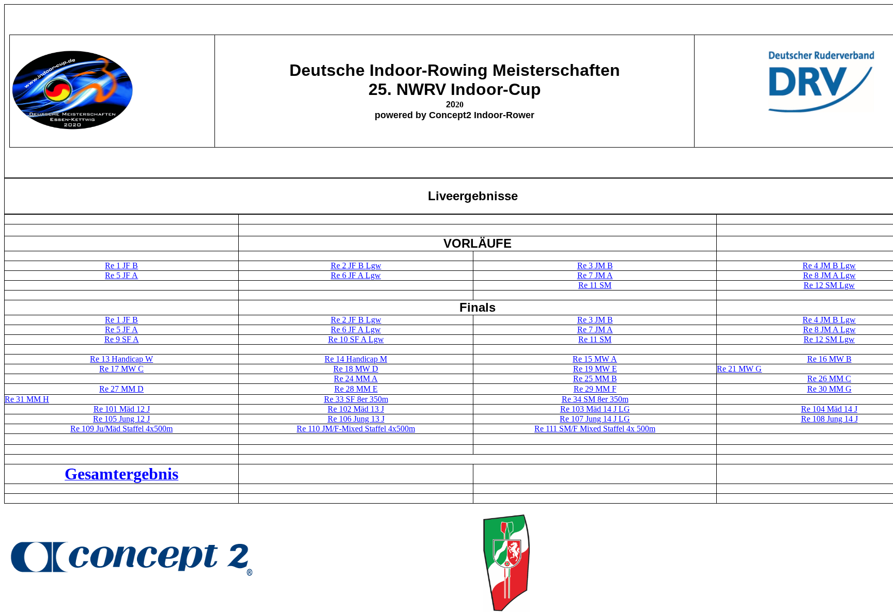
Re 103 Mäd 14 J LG (595, 409)
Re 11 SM (594, 339)
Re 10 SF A (356, 339)
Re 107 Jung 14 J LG (595, 418)
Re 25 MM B (595, 378)
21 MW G (745, 368)
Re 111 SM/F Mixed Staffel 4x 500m (594, 428)
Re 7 (585, 275)
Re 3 (585, 265)
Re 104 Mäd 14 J (829, 409)
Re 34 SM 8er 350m (595, 399)
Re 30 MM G (829, 388)
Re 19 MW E (595, 368)
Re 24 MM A (356, 378)
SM (605, 285)
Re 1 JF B (121, 319)
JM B (603, 265)
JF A (129, 275)
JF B (130, 265)
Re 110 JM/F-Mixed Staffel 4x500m (356, 428)
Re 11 (588, 285)
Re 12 (814, 285)
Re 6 (339, 275)
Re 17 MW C (121, 368)
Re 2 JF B (356, 319)
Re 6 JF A (356, 329)
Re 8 (812, 275)
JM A (603, 275)
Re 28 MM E (356, 388)
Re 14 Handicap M (356, 359)
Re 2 (338, 265)
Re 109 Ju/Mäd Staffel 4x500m (121, 428)
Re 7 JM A (595, 329)
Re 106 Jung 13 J (356, 418)
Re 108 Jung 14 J (829, 418)
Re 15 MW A (595, 359)
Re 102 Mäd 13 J (356, 409)
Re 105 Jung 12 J (121, 418)
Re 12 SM (829, 339)
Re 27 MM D (121, 388)
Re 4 (810, 265)
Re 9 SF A (121, 339)
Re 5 (112, 275)
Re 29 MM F (595, 388)
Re (722, 368)
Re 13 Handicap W (121, 359)
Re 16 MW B (829, 359)
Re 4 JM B (829, 319)
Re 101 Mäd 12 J (122, 409)
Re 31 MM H (27, 399)
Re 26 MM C (829, 378)
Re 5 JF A (121, 329)
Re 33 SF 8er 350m (356, 399)
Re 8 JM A (829, 329)
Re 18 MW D (355, 368)
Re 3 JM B (595, 319)
